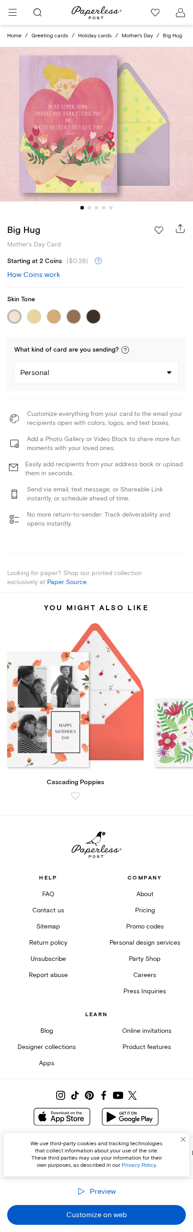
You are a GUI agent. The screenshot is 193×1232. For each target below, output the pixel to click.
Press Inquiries (144, 991)
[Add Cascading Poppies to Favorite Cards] (75, 795)
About (145, 894)
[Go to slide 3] (96, 208)
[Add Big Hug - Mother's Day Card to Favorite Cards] (159, 230)
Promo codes (145, 926)
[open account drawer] (180, 12)
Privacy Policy (139, 1165)
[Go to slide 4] (103, 208)
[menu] (12, 12)
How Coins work (33, 274)
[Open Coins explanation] (98, 261)
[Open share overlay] (180, 228)
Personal (34, 372)
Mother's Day (137, 35)
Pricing (145, 910)
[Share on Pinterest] (89, 1095)
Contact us (48, 910)
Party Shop (145, 959)
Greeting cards (49, 35)
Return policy (48, 942)
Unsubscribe (48, 959)
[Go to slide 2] (89, 208)
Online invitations (146, 1031)
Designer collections (47, 1047)
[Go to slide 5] (111, 208)
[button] (125, 349)
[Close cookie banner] (183, 1139)
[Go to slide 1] (82, 208)
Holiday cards (95, 35)
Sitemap (48, 926)
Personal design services (145, 942)
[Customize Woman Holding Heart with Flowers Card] (96, 123)
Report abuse (48, 975)
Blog (46, 1031)
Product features (147, 1047)
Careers (144, 975)
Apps (46, 1063)
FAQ (48, 894)
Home (14, 35)
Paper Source (67, 582)
